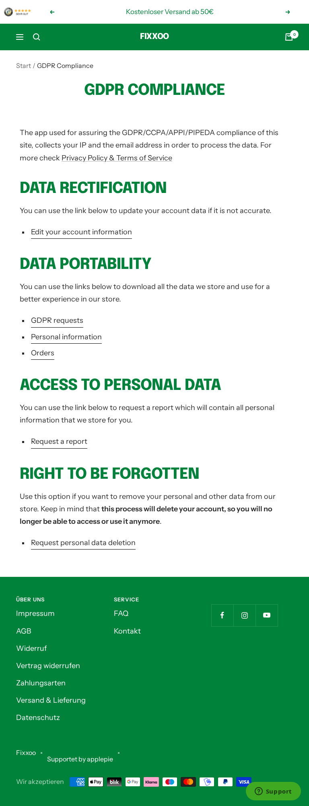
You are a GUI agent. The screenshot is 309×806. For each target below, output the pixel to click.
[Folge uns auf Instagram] (244, 615)
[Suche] (36, 37)
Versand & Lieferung (51, 700)
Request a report (59, 441)
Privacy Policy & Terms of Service (117, 158)
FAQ (121, 613)
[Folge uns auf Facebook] (222, 615)
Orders (42, 353)
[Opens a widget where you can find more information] (273, 792)
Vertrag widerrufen (48, 665)
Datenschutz (38, 717)
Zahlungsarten (41, 683)
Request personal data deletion (83, 542)
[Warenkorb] (289, 37)
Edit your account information (81, 232)
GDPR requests (57, 320)
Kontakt (127, 631)
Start (23, 66)
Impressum (35, 613)
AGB (23, 631)
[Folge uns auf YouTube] (266, 615)
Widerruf (31, 648)
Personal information (66, 336)
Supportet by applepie (80, 759)
